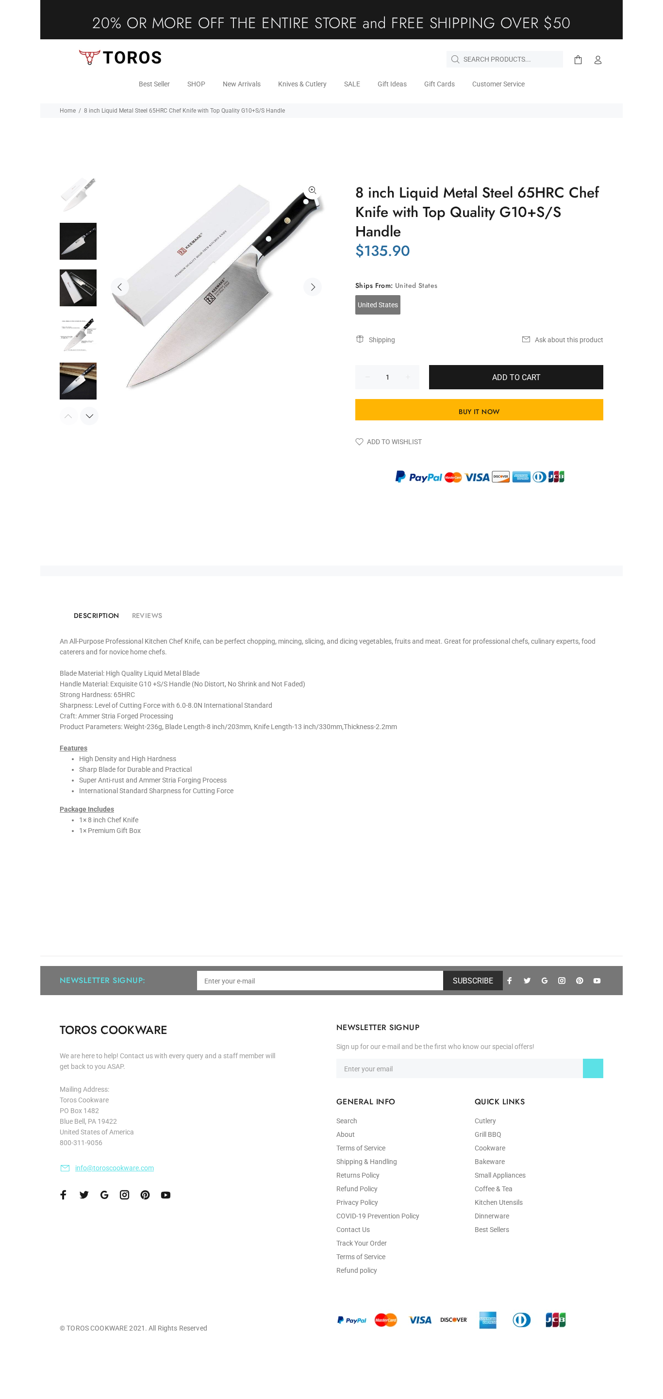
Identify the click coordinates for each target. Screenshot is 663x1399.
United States (378, 305)
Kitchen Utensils (499, 1202)
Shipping (382, 340)
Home (68, 110)
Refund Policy (357, 1189)
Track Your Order (361, 1243)
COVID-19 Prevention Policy (377, 1216)
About (345, 1134)
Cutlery (485, 1121)
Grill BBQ (488, 1134)
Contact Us (353, 1229)
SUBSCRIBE (473, 980)
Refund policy (356, 1270)
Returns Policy (358, 1175)
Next (312, 287)
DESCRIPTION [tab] (96, 615)
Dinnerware (492, 1216)
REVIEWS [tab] (147, 615)
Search (346, 1121)
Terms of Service (360, 1148)
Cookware (490, 1148)
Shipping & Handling (366, 1162)
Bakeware (490, 1162)
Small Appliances (500, 1175)
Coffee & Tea (494, 1189)
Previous (120, 287)
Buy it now (479, 411)
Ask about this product (569, 340)
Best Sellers (492, 1229)
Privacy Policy (357, 1202)
